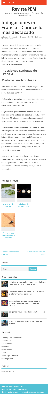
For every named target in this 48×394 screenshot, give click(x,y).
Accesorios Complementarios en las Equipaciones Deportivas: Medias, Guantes (25, 303)
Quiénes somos (7, 371)
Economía (5, 346)
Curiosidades (6, 344)
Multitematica (6, 350)
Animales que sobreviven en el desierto (8, 235)
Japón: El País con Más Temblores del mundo (25, 322)
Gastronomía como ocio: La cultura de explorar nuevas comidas (26, 292)
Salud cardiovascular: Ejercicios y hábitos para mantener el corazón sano (27, 283)
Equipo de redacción (10, 37)
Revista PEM (24, 9)
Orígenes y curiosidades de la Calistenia (27, 312)
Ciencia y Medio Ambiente (11, 338)
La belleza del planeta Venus (24, 205)
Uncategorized (7, 358)
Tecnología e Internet (9, 356)
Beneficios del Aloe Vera (8, 205)
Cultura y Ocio (6, 341)
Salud (3, 352)
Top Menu (11, 2)
